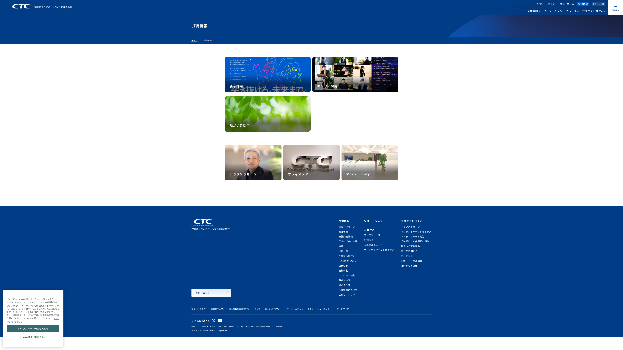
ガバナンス (344, 285)
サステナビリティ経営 (413, 236)
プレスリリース (372, 235)
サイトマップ (343, 309)
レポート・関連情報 (411, 260)
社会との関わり (409, 251)
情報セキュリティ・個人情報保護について (230, 309)
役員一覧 (343, 251)
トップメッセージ (410, 226)
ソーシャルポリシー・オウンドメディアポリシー (309, 309)
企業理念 (343, 265)
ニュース (369, 229)
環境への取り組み (410, 246)
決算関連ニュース (373, 245)
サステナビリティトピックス (379, 249)
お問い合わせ (203, 292)
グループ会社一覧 (348, 241)
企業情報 (344, 221)
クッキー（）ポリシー (268, 309)
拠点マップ (344, 280)
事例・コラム (567, 4)
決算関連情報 (346, 236)
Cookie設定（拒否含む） (33, 337)
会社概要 (343, 231)
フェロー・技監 (347, 275)
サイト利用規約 (198, 309)
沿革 (341, 246)
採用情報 (583, 4)
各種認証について (348, 290)
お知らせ (368, 240)
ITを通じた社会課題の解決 (415, 241)
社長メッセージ (347, 226)
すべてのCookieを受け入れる (33, 328)
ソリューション (373, 221)
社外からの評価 (347, 256)
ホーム (194, 40)
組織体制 (343, 270)
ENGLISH (598, 4)
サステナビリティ (411, 221)
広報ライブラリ (347, 294)
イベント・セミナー (546, 4)
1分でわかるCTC (347, 260)
